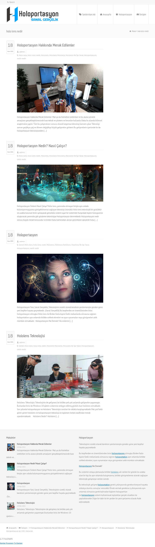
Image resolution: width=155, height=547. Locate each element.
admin (22, 52)
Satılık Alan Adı (88, 14)
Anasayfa (107, 14)
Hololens (45, 55)
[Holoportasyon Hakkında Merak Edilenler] (60, 109)
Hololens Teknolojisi (31, 335)
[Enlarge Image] (60, 67)
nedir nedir (21, 58)
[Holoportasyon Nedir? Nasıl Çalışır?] (60, 198)
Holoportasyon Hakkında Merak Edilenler (46, 45)
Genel (21, 245)
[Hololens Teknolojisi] (60, 394)
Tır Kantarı (18, 543)
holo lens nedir (34, 55)
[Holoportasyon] (32, 14)
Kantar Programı (6, 543)
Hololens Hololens (57, 55)
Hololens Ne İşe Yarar (74, 55)
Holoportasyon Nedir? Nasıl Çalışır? (42, 145)
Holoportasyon (125, 14)
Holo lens (23, 55)
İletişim (143, 14)
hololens (115, 472)
